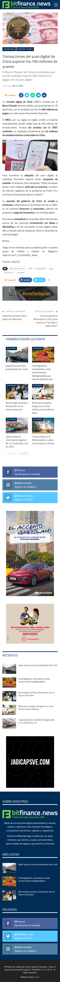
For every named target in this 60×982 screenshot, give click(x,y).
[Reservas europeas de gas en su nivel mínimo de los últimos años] (43, 392)
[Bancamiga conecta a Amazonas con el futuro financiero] (17, 392)
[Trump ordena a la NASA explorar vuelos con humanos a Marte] (43, 425)
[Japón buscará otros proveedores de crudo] (17, 354)
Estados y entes (25, 49)
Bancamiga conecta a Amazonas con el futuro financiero (36, 694)
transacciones (8, 272)
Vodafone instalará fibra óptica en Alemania (14, 317)
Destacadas (9, 49)
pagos (51, 268)
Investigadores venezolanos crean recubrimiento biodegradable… (34, 680)
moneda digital (40, 268)
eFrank (37, 976)
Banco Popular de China (17, 268)
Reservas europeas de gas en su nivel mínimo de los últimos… (35, 707)
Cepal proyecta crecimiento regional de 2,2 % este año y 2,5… (36, 721)
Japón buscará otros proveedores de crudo (37, 665)
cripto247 (15, 261)
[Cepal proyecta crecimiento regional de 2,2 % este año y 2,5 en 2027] (17, 425)
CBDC (30, 268)
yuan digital (20, 272)
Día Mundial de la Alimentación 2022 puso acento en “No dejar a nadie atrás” (45, 321)
